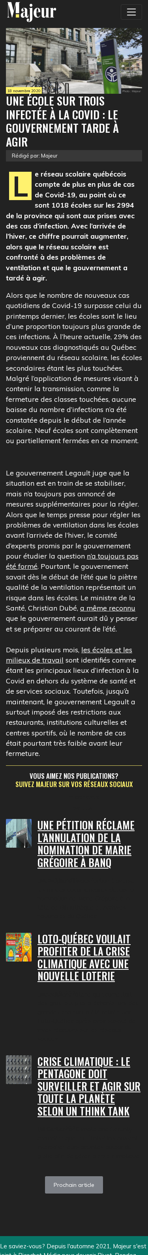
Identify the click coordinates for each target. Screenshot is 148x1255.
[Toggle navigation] (131, 11)
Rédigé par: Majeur (35, 155)
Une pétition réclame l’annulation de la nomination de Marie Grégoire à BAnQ (86, 843)
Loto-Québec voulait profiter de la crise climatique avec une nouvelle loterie (84, 957)
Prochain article (74, 1184)
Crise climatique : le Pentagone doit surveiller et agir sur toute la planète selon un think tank (89, 1086)
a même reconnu (107, 607)
